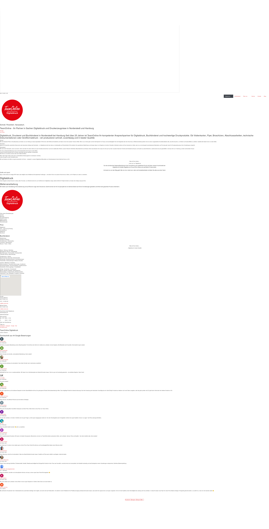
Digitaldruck (227, 96)
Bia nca (1, 423)
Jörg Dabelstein (3, 450)
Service (253, 96)
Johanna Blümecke (4, 460)
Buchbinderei (237, 96)
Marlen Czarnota (3, 487)
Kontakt (259, 96)
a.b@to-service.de (4, 303)
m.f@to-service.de (4, 309)
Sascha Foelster (3, 441)
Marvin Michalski (3, 350)
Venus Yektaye (3, 405)
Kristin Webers (3, 478)
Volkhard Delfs (3, 387)
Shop (265, 96)
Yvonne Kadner (3, 368)
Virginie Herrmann (4, 396)
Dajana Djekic (3, 414)
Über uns (245, 96)
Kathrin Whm (3, 341)
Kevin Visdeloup (3, 432)
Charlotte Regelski (4, 359)
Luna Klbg (2, 378)
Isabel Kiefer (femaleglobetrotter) (7, 469)
